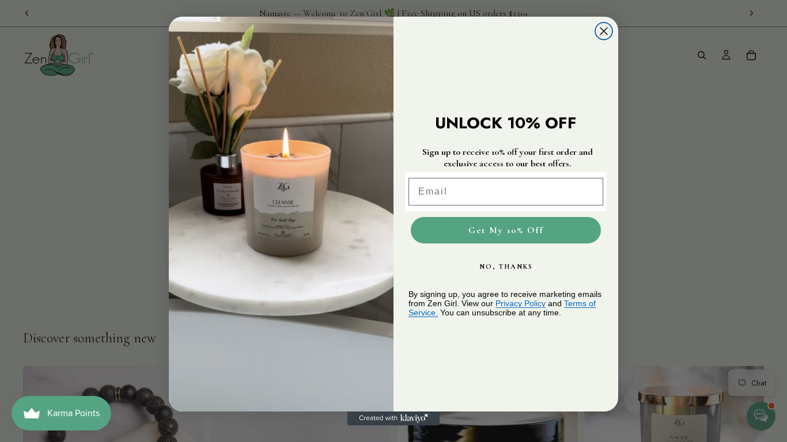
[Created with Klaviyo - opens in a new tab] (393, 418)
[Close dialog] (603, 31)
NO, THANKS (506, 266)
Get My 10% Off (506, 230)
